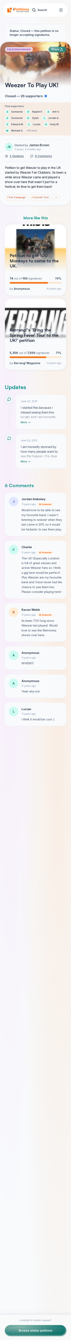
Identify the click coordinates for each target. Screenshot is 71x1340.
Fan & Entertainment (19, 49)
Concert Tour (40, 197)
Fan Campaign (16, 197)
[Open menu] (61, 10)
